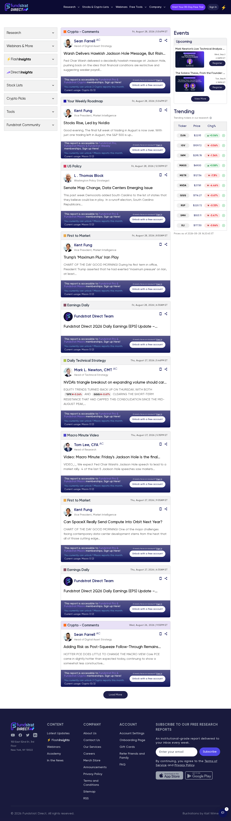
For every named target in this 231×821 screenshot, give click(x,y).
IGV (183, 145)
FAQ (122, 764)
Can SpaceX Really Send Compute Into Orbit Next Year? (113, 522)
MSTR (183, 175)
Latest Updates (58, 733)
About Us (89, 733)
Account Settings (132, 733)
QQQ (183, 195)
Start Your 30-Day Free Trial (187, 7)
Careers (89, 753)
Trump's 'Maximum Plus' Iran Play (91, 257)
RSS (86, 798)
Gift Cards (127, 746)
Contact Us (91, 740)
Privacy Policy (92, 774)
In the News (55, 760)
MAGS (183, 165)
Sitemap (89, 791)
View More (200, 99)
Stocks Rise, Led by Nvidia (86, 123)
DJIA (183, 135)
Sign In (213, 7)
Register (217, 63)
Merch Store (91, 760)
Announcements (95, 767)
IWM (183, 155)
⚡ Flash (58, 740)
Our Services (92, 746)
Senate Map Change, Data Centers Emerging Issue (109, 188)
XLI (183, 225)
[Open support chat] (222, 812)
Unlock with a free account (147, 85)
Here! (118, 82)
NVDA (183, 185)
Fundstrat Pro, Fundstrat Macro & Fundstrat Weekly (90, 144)
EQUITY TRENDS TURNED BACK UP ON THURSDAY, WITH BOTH (108, 389)
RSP (183, 205)
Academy (54, 753)
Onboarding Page (132, 740)
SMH (183, 215)
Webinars (53, 746)
